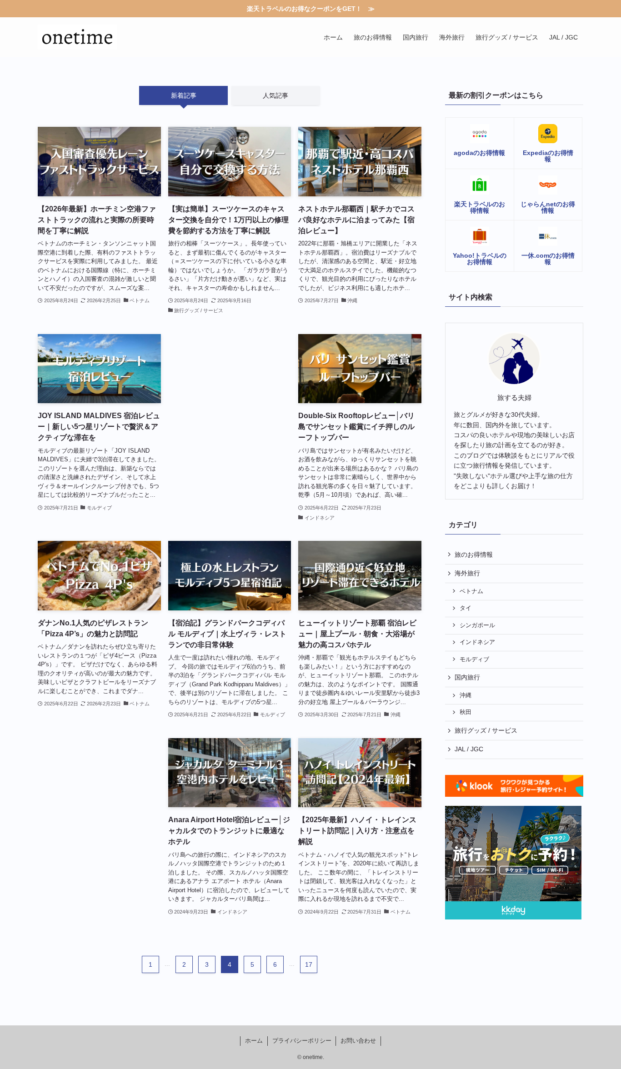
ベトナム (471, 591)
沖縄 (465, 695)
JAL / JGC (469, 749)
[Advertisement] (229, 405)
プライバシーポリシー (301, 1040)
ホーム (254, 1040)
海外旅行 (467, 573)
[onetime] (77, 37)
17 (308, 964)
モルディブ (474, 659)
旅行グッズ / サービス (486, 730)
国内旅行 (467, 677)
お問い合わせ (358, 1040)
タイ (465, 608)
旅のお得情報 (474, 554)
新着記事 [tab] (183, 95)
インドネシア (477, 642)
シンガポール (477, 625)
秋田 (465, 712)
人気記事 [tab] (275, 95)
